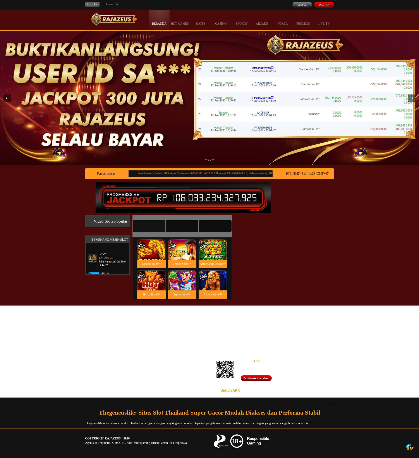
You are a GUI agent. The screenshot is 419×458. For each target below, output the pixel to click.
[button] (7, 98)
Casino (221, 23)
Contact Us (112, 4)
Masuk (302, 4)
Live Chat (92, 4)
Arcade (262, 23)
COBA (151, 244)
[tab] (149, 226)
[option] (206, 160)
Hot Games (180, 23)
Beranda (159, 23)
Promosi (303, 23)
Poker (283, 23)
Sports (241, 23)
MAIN (151, 254)
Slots (200, 23)
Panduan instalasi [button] (256, 378)
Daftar (324, 4)
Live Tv (324, 23)
